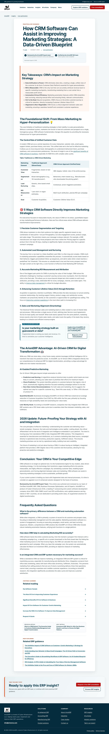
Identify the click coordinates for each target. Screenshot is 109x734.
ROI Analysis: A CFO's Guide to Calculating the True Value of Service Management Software (55, 662)
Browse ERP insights (92, 689)
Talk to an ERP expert (99, 1)
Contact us (64, 723)
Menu (60, 7)
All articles (45, 7)
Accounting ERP (43, 716)
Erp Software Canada (54, 589)
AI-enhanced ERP (43, 712)
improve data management (35, 283)
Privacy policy (90, 730)
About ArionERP (66, 712)
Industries (30, 7)
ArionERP (6, 16)
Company (53, 7)
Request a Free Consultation (77, 336)
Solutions (23, 7)
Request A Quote (54, 616)
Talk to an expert (89, 723)
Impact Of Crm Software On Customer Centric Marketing (54, 605)
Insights (37, 7)
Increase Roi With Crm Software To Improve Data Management (54, 611)
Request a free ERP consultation (88, 684)
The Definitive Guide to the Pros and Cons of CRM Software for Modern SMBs (51, 665)
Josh (25, 49)
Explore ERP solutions (80, 7)
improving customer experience (37, 300)
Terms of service (100, 730)
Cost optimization (23, 16)
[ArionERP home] (7, 7)
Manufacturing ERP (44, 719)
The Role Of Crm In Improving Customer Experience (54, 594)
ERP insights (88, 712)
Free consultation (97, 7)
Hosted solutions (43, 723)
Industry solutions (90, 719)
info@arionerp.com (87, 1)
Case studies (65, 719)
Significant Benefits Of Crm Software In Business (54, 600)
